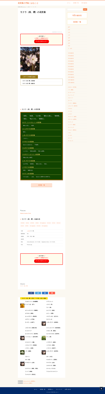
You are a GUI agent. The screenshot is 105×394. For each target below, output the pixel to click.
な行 (69, 37)
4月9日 (26, 225)
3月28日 (22, 223)
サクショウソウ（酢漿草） (29, 381)
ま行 (69, 43)
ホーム (68, 2)
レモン (69, 132)
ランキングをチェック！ (41, 41)
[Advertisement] (41, 22)
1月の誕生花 (71, 53)
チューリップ (71, 95)
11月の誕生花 (71, 79)
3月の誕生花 (43, 223)
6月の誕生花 (44, 225)
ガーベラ (70, 100)
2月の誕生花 (71, 55)
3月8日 (37, 223)
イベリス (70, 111)
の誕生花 (77, 15)
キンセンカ (70, 140)
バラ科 (28, 230)
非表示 (33, 76)
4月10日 (49, 223)
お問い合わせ (68, 389)
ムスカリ (70, 113)
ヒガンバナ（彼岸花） (73, 105)
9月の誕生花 (71, 74)
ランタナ (70, 135)
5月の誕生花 (71, 63)
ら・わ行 (70, 48)
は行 (69, 40)
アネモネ (70, 108)
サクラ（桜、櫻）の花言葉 (33, 12)
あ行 (69, 27)
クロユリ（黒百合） (72, 130)
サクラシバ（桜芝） (28, 383)
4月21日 (58, 223)
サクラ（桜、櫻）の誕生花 (29, 83)
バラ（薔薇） (71, 89)
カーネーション (71, 92)
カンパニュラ (71, 127)
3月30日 (32, 223)
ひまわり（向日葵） (72, 87)
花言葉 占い (50, 389)
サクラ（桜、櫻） (24, 285)
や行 (69, 45)
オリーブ (70, 138)
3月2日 (27, 223)
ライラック (70, 121)
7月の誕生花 (71, 69)
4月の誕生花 (32, 225)
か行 (69, 29)
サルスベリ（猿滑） (72, 116)
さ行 (69, 32)
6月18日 (38, 225)
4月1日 (53, 223)
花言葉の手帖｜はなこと (28, 3)
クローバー (70, 97)
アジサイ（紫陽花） (72, 103)
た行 (69, 35)
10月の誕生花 (71, 77)
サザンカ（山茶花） (72, 119)
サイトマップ (59, 389)
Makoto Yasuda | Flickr (25, 213)
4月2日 (22, 225)
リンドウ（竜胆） (72, 124)
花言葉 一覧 (76, 2)
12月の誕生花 (71, 82)
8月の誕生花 (84, 2)
